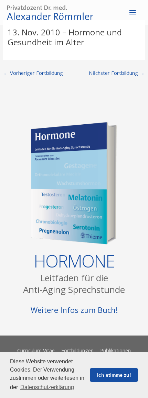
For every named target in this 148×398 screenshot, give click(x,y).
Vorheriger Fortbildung (33, 72)
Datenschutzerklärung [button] (47, 387)
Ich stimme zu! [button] (114, 375)
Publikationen (115, 350)
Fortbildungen (77, 350)
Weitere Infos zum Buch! (74, 310)
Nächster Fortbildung (117, 72)
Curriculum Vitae (36, 350)
